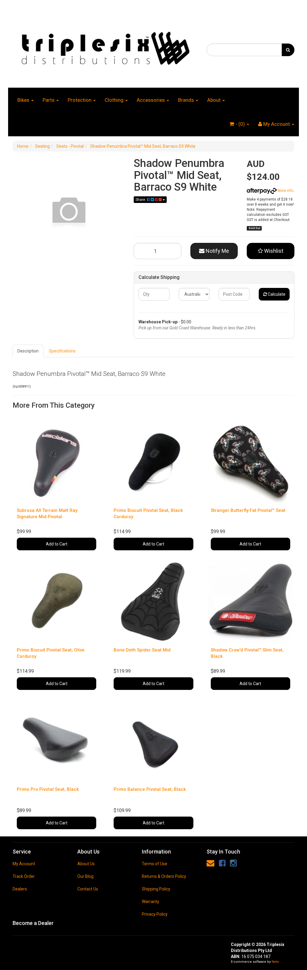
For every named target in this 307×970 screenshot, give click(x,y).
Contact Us (87, 889)
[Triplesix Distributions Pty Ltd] (105, 46)
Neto (275, 962)
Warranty (150, 901)
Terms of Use (154, 863)
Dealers (20, 889)
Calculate (276, 294)
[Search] (288, 50)
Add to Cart (56, 544)
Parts (49, 100)
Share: (141, 200)
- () (240, 124)
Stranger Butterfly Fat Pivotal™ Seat (248, 510)
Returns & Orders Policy (164, 876)
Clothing (115, 100)
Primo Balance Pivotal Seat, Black (150, 789)
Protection (80, 100)
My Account (24, 863)
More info (285, 191)
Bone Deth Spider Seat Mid (142, 650)
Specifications (62, 351)
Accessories (151, 100)
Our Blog (85, 876)
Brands (186, 100)
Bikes (24, 100)
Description (28, 351)
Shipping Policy (156, 889)
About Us (86, 863)
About (214, 100)
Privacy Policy (155, 914)
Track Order (24, 876)
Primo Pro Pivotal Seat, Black (48, 789)
